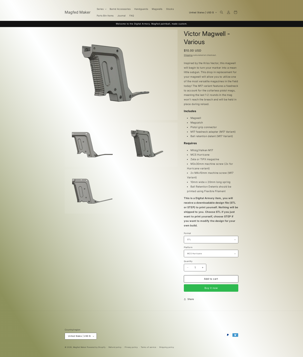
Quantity (188, 261)
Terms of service (148, 347)
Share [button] (190, 299)
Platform (188, 247)
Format (187, 233)
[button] (101, 9)
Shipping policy (166, 347)
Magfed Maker (79, 347)
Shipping (188, 55)
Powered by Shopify (96, 347)
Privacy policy (131, 347)
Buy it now (211, 287)
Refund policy (115, 347)
